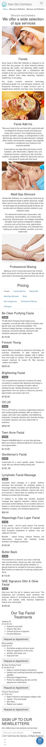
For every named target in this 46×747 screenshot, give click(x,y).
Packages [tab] (7, 306)
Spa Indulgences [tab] (10, 301)
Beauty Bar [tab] (34, 291)
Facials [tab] (6, 291)
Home (5, 9)
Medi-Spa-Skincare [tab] (11, 296)
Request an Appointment (16, 639)
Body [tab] (25, 296)
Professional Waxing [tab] (29, 301)
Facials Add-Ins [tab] (19, 291)
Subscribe (37, 732)
